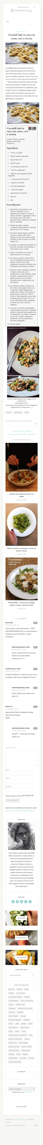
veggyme (23, 1058)
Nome (8, 770)
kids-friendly (13, 1016)
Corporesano (13, 1001)
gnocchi (12, 1012)
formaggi (12, 1008)
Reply (35, 623)
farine (11, 1004)
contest (27, 997)
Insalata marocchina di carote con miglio (21, 495)
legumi (9, 412)
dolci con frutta (27, 1001)
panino (23, 1024)
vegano (25, 1054)
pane (17, 1024)
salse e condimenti (15, 1039)
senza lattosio (14, 1050)
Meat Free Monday (15, 1020)
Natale (11, 1024)
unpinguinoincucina (21, 647)
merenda (27, 1020)
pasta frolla (24, 1027)
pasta (30, 1024)
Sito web (8, 786)
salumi (27, 1039)
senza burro (23, 1043)
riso (30, 1035)
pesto (17, 1031)
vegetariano (13, 1058)
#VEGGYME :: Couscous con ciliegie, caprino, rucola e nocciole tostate (21, 603)
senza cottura (14, 1046)
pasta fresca (18, 412)
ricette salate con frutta (18, 1035)
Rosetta (9, 707)
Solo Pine (22, 1125)
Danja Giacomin (26, 421)
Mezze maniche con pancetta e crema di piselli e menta (21, 549)
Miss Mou (9, 623)
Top (35, 1125)
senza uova (26, 1050)
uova (18, 1054)
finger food (20, 1004)
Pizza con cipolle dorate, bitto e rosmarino (21, 434)
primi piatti (21, 31)
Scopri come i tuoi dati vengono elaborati (20, 810)
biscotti (12, 989)
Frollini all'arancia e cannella (22, 431)
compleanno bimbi (15, 997)
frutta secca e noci (25, 1008)
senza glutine (27, 1046)
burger (19, 989)
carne (27, 989)
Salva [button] (29, 129)
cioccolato (20, 993)
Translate (28, 1092)
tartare (11, 1054)
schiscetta (13, 1043)
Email (8, 778)
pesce (26, 412)
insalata (20, 1012)
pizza (24, 1031)
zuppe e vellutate (15, 1062)
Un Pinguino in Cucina (21, 1119)
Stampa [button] (34, 129)
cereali (11, 993)
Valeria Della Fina (13, 669)
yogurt (31, 1058)
